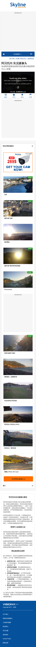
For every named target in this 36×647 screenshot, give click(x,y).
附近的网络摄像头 (8, 146)
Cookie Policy (7, 639)
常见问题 (5, 630)
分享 (30, 97)
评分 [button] (22, 97)
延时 (5, 97)
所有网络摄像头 (18, 479)
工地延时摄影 (7, 622)
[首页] (3, 54)
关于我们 (5, 614)
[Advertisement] (18, 32)
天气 (14, 97)
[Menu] (31, 54)
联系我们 (5, 626)
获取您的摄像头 (7, 618)
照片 (4, 486)
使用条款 (5, 634)
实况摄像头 (17, 54)
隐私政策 (5, 643)
